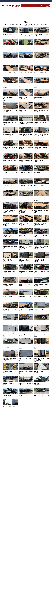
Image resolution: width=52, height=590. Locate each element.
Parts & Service (45, 5)
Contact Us (48, 6)
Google (36, 519)
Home (27, 5)
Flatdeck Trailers (11, 24)
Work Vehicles (43, 24)
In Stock (30, 24)
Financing (40, 5)
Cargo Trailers (36, 24)
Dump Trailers (18, 24)
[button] (51, 1)
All (5, 24)
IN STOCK (30, 5)
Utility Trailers (25, 24)
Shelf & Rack (26, 25)
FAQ (49, 5)
